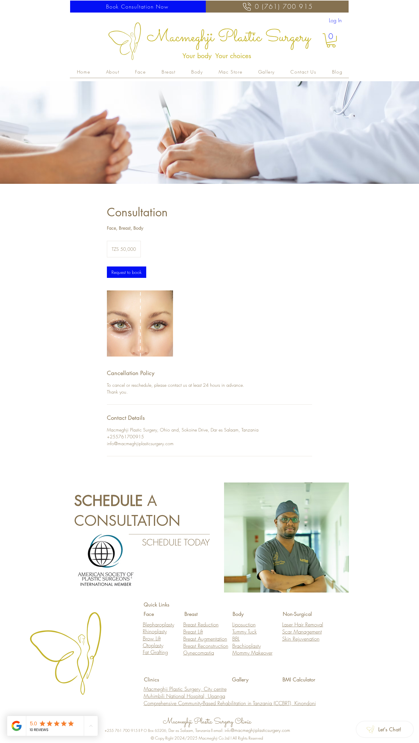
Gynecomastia (198, 652)
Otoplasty (153, 645)
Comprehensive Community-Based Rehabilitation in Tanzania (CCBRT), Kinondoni (230, 703)
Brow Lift (152, 638)
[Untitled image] (140, 323)
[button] (331, 40)
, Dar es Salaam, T (181, 730)
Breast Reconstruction (205, 645)
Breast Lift (193, 631)
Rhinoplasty (155, 631)
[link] (126, 272)
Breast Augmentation (205, 638)
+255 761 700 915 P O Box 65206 (135, 730)
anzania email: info (214, 730)
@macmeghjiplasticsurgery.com (260, 730)
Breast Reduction (201, 624)
